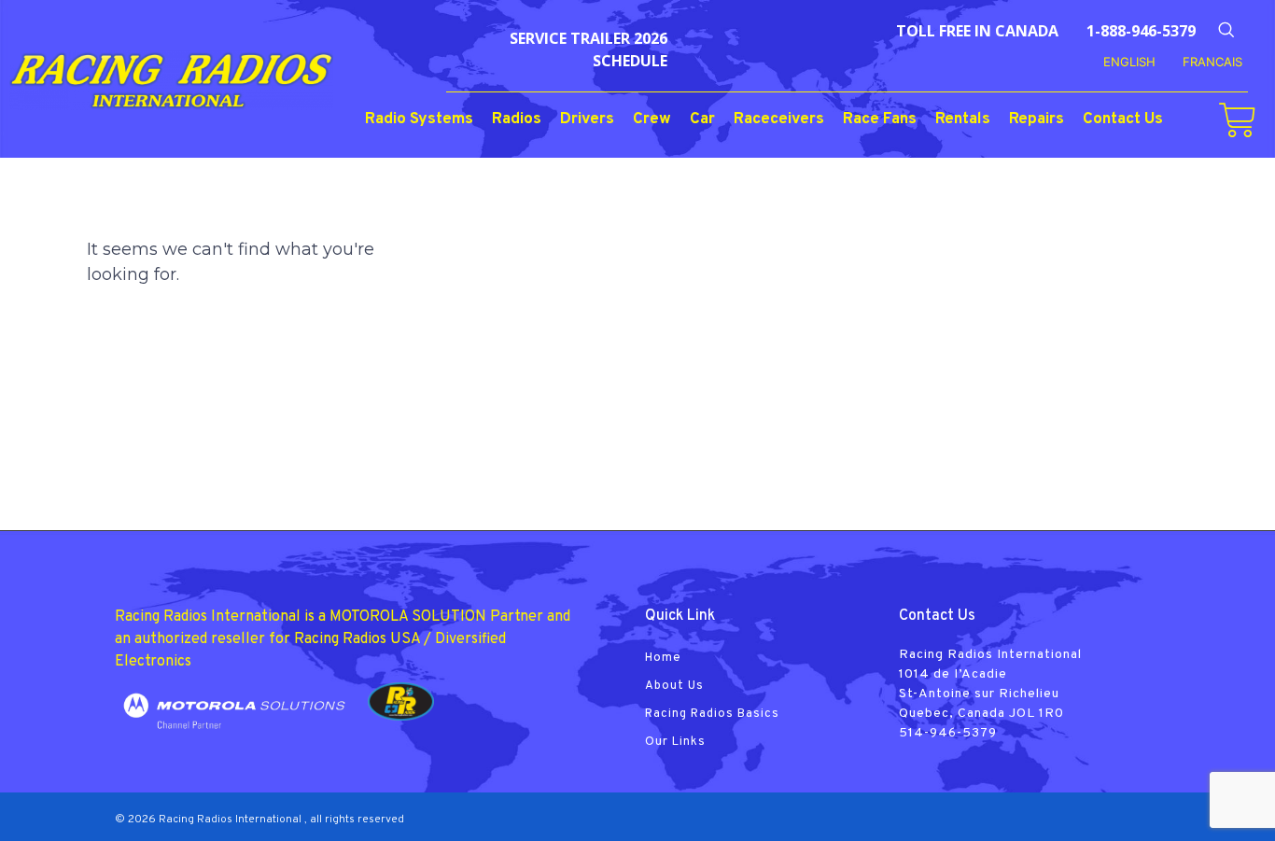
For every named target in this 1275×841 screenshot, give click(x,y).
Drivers (587, 119)
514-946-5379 (948, 733)
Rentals (962, 119)
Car (702, 119)
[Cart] (1237, 120)
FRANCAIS (1212, 61)
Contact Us (1123, 119)
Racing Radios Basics (712, 714)
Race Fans (880, 119)
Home (663, 658)
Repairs (1036, 119)
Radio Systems (419, 119)
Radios (516, 119)
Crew (652, 119)
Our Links (675, 742)
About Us (674, 686)
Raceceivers (779, 119)
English (1129, 61)
